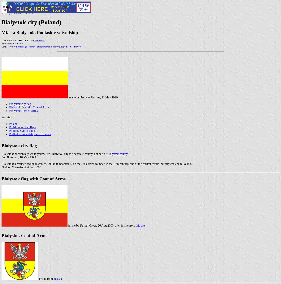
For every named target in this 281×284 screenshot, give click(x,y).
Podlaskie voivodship (22, 130)
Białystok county (117, 154)
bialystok (18, 43)
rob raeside (39, 40)
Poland (13, 123)
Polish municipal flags (22, 127)
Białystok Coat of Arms (23, 110)
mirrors (77, 46)
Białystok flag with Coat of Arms (29, 107)
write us (68, 46)
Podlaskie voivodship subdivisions (30, 134)
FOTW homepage (18, 46)
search (32, 46)
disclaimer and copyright (50, 46)
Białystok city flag (20, 104)
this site (140, 225)
